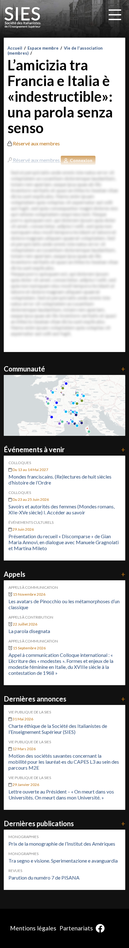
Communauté (64, 369)
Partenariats (76, 928)
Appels (64, 574)
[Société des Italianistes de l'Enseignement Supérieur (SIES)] (22, 17)
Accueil (15, 48)
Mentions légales (33, 928)
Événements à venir (64, 449)
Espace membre (43, 48)
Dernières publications (64, 823)
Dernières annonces (64, 699)
